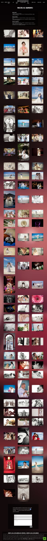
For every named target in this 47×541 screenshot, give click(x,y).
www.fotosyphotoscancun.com (22, 1)
